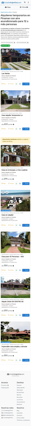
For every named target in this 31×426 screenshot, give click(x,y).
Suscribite (19, 413)
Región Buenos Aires (6, 12)
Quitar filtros (4, 45)
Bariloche (19, 404)
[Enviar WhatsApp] (16, 84)
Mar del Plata (20, 392)
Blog (18, 410)
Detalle (26, 83)
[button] (27, 58)
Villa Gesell (20, 390)
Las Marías (6, 73)
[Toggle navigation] (28, 2)
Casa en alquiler (8, 215)
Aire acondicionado (22, 42)
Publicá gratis (5, 387)
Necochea (19, 397)
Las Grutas (20, 399)
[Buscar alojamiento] (25, 2)
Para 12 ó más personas (7, 42)
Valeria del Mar (21, 387)
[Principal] (15, 374)
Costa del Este (21, 402)
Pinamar (19, 385)
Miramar (19, 395)
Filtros (24, 7)
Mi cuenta (4, 385)
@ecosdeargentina (8, 415)
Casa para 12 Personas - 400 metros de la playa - (13, 258)
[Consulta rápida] (20, 84)
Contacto (19, 415)
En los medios (20, 418)
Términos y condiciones (23, 420)
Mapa (9, 7)
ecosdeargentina (8, 410)
